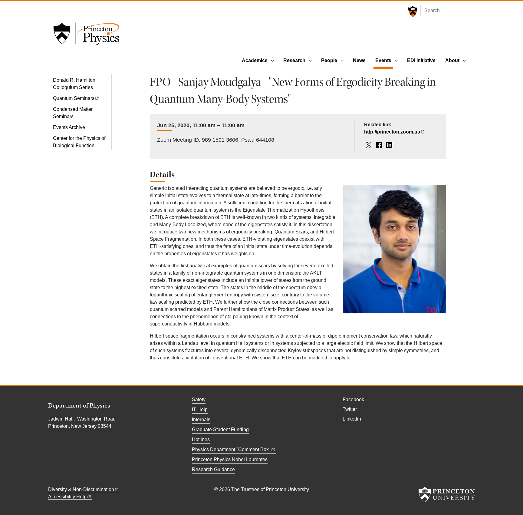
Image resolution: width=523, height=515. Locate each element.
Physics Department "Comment (231, 449)
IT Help (200, 409)
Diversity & (81, 489)
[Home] (86, 35)
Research (294, 60)
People (329, 60)
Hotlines (201, 439)
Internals (201, 419)
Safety (199, 399)
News (359, 60)
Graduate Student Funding (220, 429)
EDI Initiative (421, 60)
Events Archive (69, 127)
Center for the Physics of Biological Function (79, 142)
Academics (255, 60)
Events (384, 60)
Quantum (73, 98)
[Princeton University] (412, 11)
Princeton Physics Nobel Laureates (230, 459)
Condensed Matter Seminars (73, 113)
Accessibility (67, 496)
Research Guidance (213, 469)
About (452, 60)
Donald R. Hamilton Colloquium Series (74, 84)
